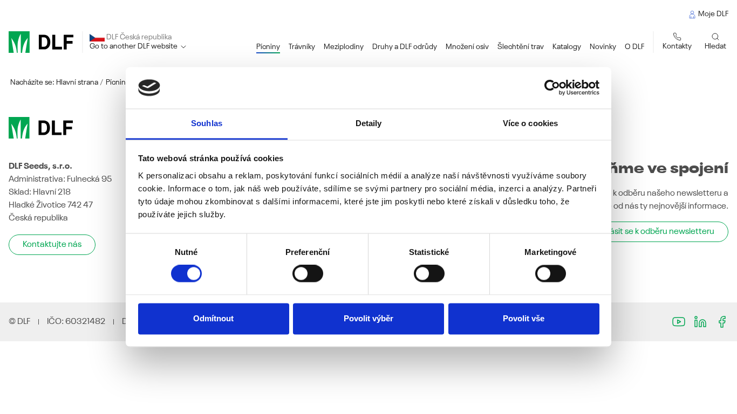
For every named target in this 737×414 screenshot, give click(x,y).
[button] (268, 47)
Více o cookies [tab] (530, 123)
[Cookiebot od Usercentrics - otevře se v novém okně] (552, 88)
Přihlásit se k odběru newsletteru (654, 231)
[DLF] (41, 42)
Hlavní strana (77, 82)
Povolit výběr (368, 318)
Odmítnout (213, 318)
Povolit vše (523, 318)
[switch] (307, 273)
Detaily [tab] (369, 123)
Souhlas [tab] (206, 123)
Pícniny (117, 82)
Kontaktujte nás (52, 244)
